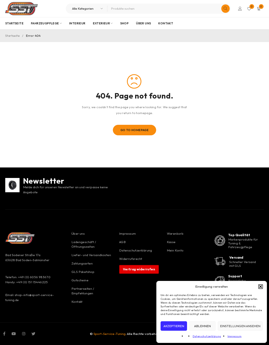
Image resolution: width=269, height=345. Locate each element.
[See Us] (23, 333)
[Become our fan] (4, 333)
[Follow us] (33, 333)
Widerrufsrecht (130, 259)
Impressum (235, 336)
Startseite (12, 36)
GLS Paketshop (82, 272)
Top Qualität (239, 235)
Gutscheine (79, 280)
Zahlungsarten (82, 263)
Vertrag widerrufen (139, 269)
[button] (260, 286)
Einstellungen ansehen (240, 326)
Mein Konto (175, 250)
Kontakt (77, 302)
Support (235, 276)
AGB (122, 242)
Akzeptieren (174, 326)
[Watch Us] (14, 333)
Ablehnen (202, 326)
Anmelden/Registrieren (240, 8)
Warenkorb (175, 234)
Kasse (171, 242)
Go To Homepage (134, 130)
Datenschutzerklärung (207, 336)
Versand (236, 257)
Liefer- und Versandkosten (91, 255)
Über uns (78, 234)
